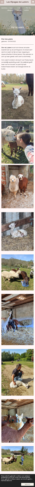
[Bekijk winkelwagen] (33, 2)
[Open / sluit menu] (2, 2)
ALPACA (4, 8)
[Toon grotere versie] (17, 96)
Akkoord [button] (27, 484)
